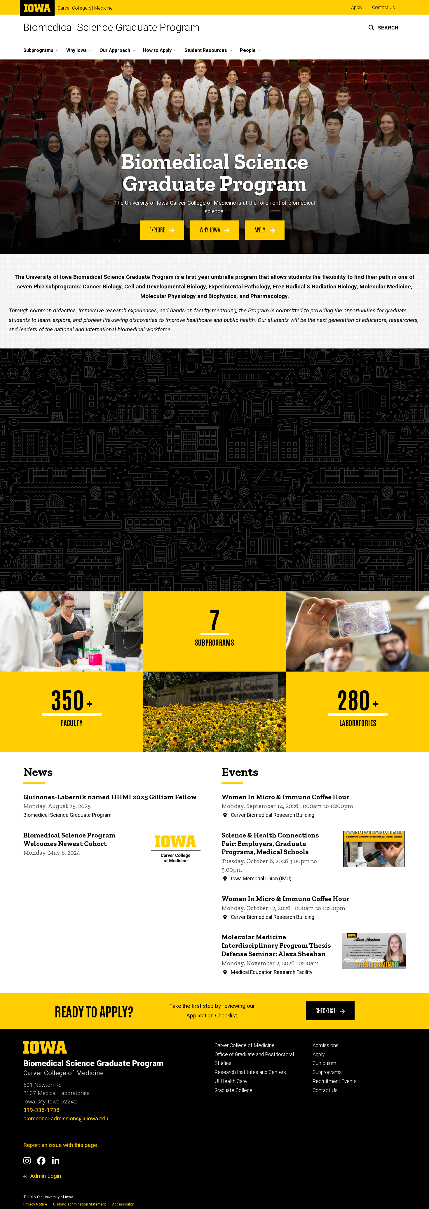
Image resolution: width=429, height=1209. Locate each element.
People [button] (248, 50)
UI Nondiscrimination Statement (79, 1204)
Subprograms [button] (38, 50)
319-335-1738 (41, 1110)
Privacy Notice (35, 1204)
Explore (157, 229)
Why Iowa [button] (76, 50)
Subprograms (327, 1072)
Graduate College (233, 1090)
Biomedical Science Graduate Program (111, 27)
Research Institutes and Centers (250, 1072)
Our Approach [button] (115, 50)
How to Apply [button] (157, 50)
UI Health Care (230, 1081)
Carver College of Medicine (85, 8)
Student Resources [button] (205, 50)
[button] (383, 28)
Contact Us (383, 7)
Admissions (326, 1045)
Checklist (326, 1010)
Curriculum (324, 1063)
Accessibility (123, 1204)
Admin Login (45, 1176)
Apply (356, 7)
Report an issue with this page (60, 1145)
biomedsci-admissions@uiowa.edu (65, 1118)
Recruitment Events (335, 1081)
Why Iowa (211, 229)
